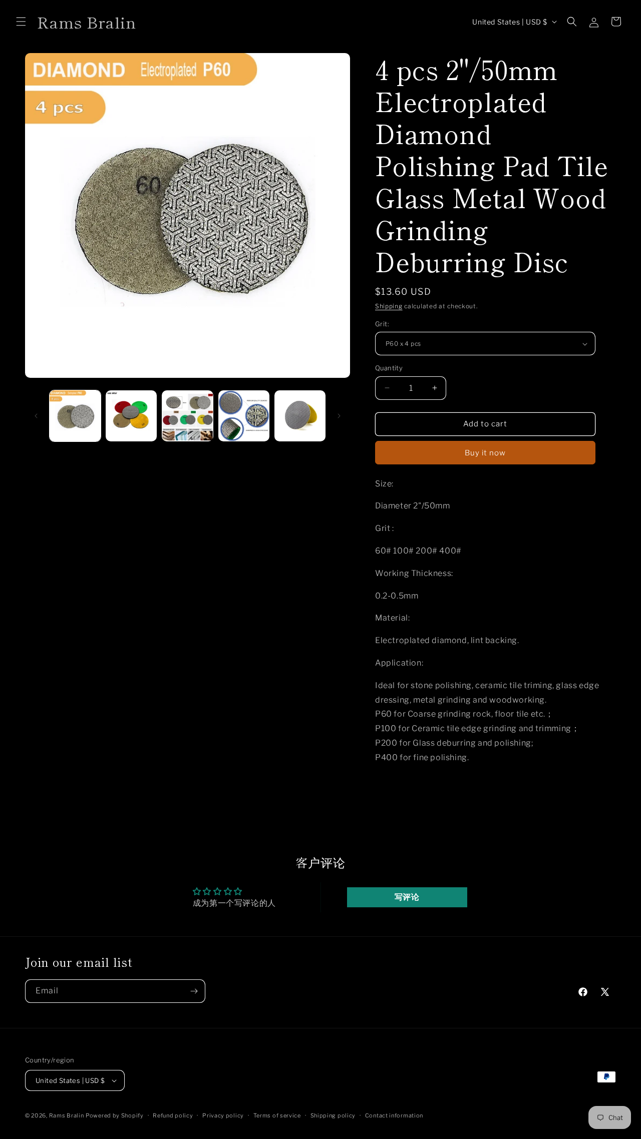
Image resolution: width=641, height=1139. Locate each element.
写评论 (407, 897)
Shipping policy (333, 1115)
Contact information (394, 1115)
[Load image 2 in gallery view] (131, 415)
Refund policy (173, 1115)
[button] (21, 22)
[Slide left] (36, 416)
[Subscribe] (194, 991)
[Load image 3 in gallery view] (187, 415)
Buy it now (485, 452)
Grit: (382, 324)
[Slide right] (339, 416)
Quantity (389, 368)
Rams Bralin (66, 1115)
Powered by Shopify (115, 1115)
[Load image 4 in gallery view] (243, 415)
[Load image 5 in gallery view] (300, 415)
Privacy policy (223, 1115)
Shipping (389, 306)
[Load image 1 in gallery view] (75, 415)
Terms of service (277, 1115)
